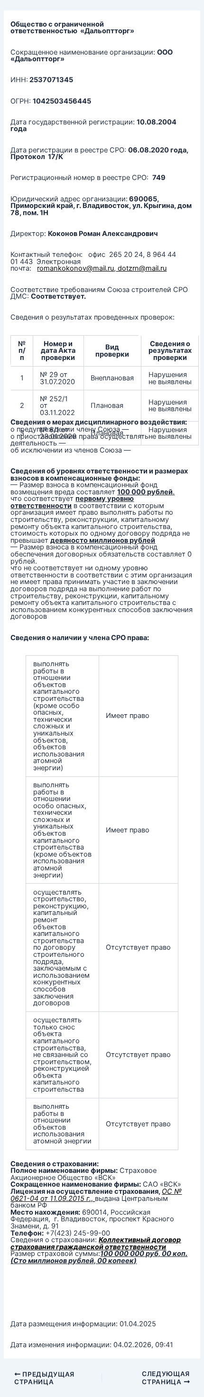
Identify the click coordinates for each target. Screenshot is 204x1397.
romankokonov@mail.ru (75, 268)
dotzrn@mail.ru (141, 268)
